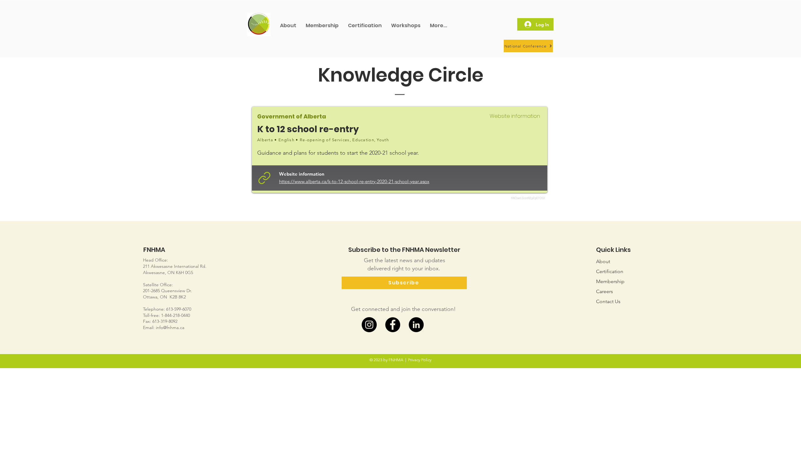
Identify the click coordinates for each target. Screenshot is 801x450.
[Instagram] (369, 324)
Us (608, 301)
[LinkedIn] (416, 324)
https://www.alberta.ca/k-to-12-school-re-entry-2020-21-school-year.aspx (354, 181)
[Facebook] (392, 324)
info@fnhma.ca (170, 327)
